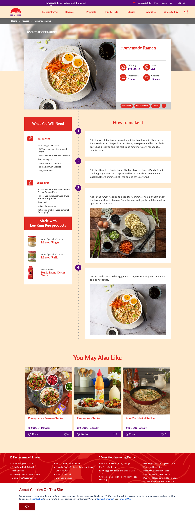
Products (91, 12)
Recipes (69, 12)
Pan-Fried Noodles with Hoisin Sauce (160, 478)
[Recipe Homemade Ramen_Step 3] (128, 233)
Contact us (167, 3)
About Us (151, 12)
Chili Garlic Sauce (64, 478)
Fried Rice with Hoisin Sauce (156, 474)
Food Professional (66, 3)
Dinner (156, 106)
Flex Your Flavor (49, 12)
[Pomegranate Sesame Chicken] (48, 390)
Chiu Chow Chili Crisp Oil (23, 467)
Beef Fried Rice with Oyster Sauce (159, 463)
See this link (37, 499)
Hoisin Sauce (17, 471)
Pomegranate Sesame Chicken (46, 418)
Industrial (81, 3)
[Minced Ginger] (47, 246)
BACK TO (32, 32)
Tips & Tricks (112, 12)
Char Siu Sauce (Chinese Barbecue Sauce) (75, 467)
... (164, 106)
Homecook (50, 3)
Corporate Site (144, 3)
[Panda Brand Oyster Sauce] (47, 279)
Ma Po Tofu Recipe (108, 467)
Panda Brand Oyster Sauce (68, 463)
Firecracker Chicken (89, 418)
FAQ (156, 3)
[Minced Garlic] (47, 262)
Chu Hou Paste (62, 471)
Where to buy (171, 12)
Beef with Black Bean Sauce (156, 471)
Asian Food (126, 106)
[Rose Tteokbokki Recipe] (146, 390)
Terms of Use (125, 499)
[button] (186, 12)
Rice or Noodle (142, 106)
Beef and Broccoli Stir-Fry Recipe (114, 463)
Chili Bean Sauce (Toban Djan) (25, 474)
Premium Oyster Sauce (22, 463)
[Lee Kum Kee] (16, 14)
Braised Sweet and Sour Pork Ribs (159, 482)
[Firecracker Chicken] (97, 390)
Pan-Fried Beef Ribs (152, 467)
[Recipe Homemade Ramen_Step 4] (128, 309)
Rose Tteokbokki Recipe (140, 418)
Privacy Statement (105, 499)
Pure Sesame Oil (63, 474)
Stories (131, 12)
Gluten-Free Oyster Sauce (23, 478)
